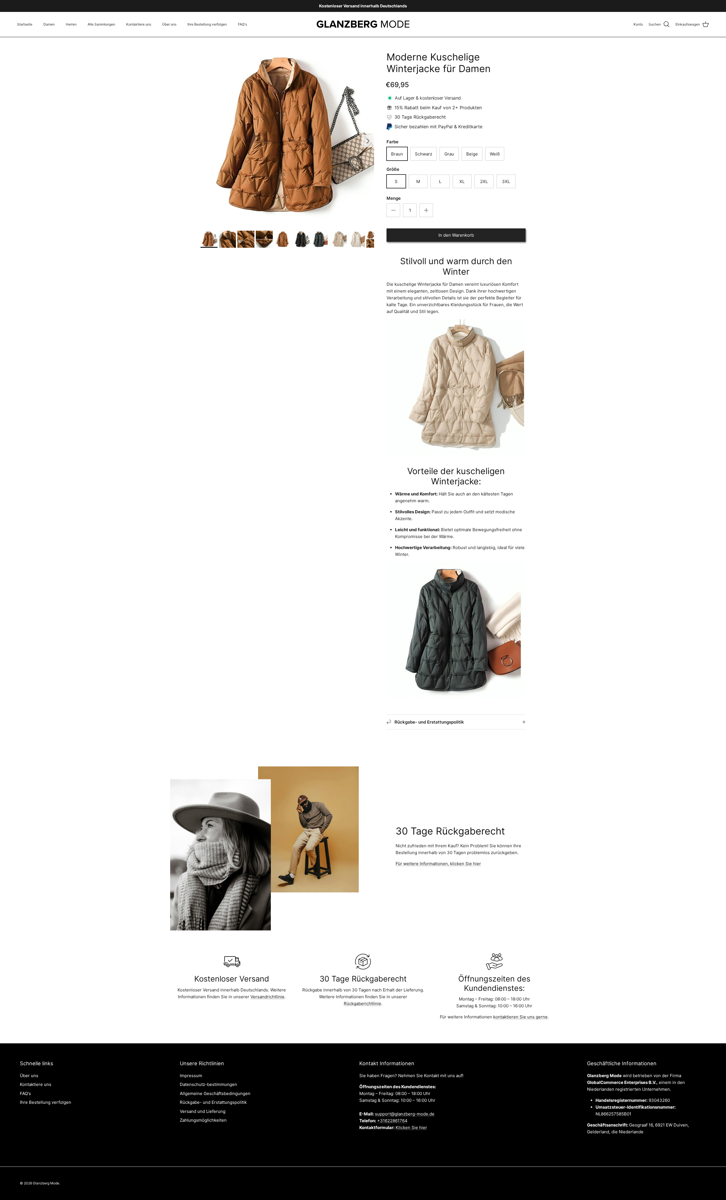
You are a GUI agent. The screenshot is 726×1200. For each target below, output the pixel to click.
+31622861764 (392, 1120)
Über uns (169, 24)
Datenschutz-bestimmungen (208, 1084)
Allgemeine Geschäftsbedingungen (215, 1093)
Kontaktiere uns (138, 24)
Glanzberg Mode (46, 1183)
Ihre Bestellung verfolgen (207, 24)
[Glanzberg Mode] (363, 24)
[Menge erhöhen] (426, 210)
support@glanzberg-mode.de (404, 1114)
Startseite (24, 24)
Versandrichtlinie (267, 996)
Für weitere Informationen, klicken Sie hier (438, 863)
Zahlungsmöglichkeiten (203, 1120)
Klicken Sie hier (411, 1127)
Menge (394, 198)
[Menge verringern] (393, 210)
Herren (71, 24)
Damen (49, 24)
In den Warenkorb (456, 235)
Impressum (191, 1075)
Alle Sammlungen (101, 24)
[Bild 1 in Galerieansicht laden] (287, 138)
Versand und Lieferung (202, 1111)
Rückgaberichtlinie (362, 1003)
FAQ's (242, 24)
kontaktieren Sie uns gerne (520, 1017)
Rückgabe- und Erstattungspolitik (213, 1102)
